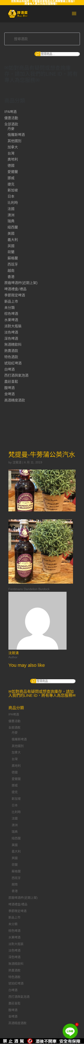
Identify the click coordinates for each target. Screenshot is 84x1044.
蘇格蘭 (13, 258)
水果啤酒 (11, 320)
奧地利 (13, 159)
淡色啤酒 (11, 332)
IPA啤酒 (10, 112)
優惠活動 (11, 118)
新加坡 (13, 190)
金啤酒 (9, 394)
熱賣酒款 (11, 351)
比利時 (13, 203)
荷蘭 (11, 252)
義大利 (13, 240)
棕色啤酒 (11, 314)
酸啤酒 (9, 388)
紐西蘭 (13, 227)
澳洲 (11, 215)
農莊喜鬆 (11, 382)
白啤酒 (9, 369)
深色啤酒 (11, 338)
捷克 (11, 184)
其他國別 (14, 141)
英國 (11, 246)
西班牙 (13, 264)
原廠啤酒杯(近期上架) (20, 283)
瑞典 (11, 221)
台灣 (11, 153)
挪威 (11, 178)
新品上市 (11, 301)
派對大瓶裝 (13, 326)
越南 (11, 271)
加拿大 (13, 147)
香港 (11, 277)
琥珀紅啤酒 (13, 363)
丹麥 (11, 129)
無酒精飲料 (13, 344)
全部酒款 (11, 124)
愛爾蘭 (13, 172)
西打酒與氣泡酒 (16, 375)
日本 (11, 196)
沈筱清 (17, 462)
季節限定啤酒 (14, 295)
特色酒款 (11, 357)
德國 (11, 166)
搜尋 (37, 54)
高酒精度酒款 (14, 400)
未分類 (9, 308)
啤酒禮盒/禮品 (15, 289)
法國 (11, 209)
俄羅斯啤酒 (16, 135)
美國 (11, 233)
